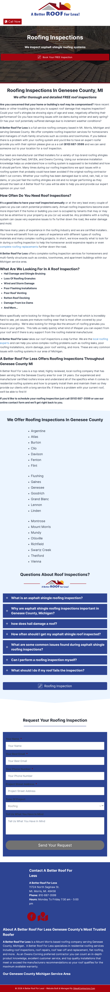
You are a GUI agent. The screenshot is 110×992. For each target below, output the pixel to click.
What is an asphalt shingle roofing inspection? (47, 598)
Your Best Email (17, 753)
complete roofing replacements (19, 246)
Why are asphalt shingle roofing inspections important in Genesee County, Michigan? (55, 611)
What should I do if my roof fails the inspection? (47, 670)
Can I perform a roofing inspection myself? (44, 660)
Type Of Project (15, 799)
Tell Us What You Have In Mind (24, 814)
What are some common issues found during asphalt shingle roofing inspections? (57, 647)
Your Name (14, 738)
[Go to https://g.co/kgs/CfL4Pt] (42, 916)
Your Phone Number (19, 769)
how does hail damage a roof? (34, 623)
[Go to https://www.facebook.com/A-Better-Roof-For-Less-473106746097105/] (31, 917)
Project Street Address (21, 784)
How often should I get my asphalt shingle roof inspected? (56, 634)
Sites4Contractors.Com (84, 988)
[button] (55, 57)
